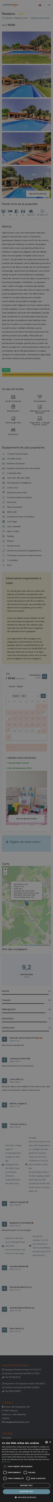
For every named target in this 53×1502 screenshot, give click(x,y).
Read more (6, 1462)
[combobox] (46, 1442)
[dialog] (26, 1470)
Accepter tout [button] (26, 1491)
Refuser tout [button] (26, 1485)
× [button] (50, 1442)
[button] (26, 1497)
